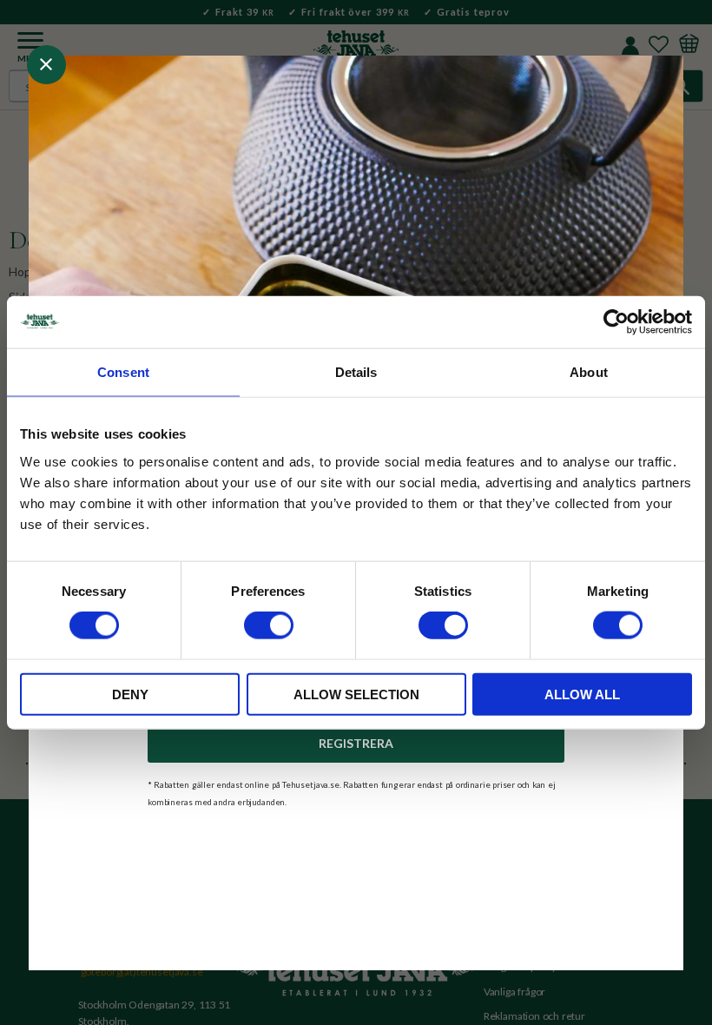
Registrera (356, 743)
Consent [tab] (123, 372)
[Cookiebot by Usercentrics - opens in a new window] (616, 322)
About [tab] (589, 372)
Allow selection (356, 693)
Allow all (582, 693)
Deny (130, 693)
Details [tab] (356, 372)
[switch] (268, 625)
